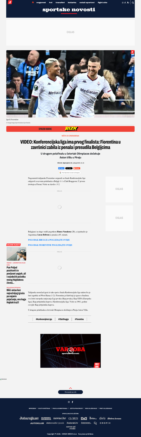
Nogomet (41, 2)
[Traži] (133, 2)
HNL (50, 2)
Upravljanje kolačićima (70, 413)
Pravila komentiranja (60, 408)
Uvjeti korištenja (44, 408)
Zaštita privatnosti (76, 408)
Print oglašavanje (106, 408)
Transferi (60, 2)
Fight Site (102, 2)
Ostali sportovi (87, 2)
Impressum (32, 408)
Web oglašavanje (91, 408)
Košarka (72, 2)
